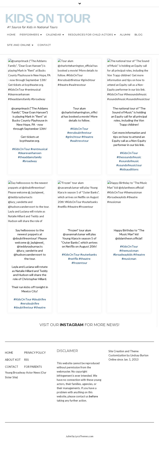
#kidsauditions (129, 169)
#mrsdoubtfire (29, 303)
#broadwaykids (123, 254)
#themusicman (129, 250)
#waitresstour (79, 140)
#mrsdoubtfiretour (79, 132)
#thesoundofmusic (129, 157)
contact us (82, 396)
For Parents (33, 366)
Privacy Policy (35, 352)
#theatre (87, 136)
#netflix (73, 258)
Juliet (69, 436)
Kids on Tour (47, 18)
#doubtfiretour (23, 307)
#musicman (129, 258)
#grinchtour (73, 136)
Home (9, 352)
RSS (26, 359)
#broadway (30, 161)
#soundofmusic (129, 161)
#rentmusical (39, 149)
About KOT (13, 359)
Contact (11, 366)
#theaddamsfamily (30, 157)
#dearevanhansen (29, 153)
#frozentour (79, 263)
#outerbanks (88, 254)
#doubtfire (39, 299)
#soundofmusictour (129, 165)
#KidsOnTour (21, 149)
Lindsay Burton (139, 355)
